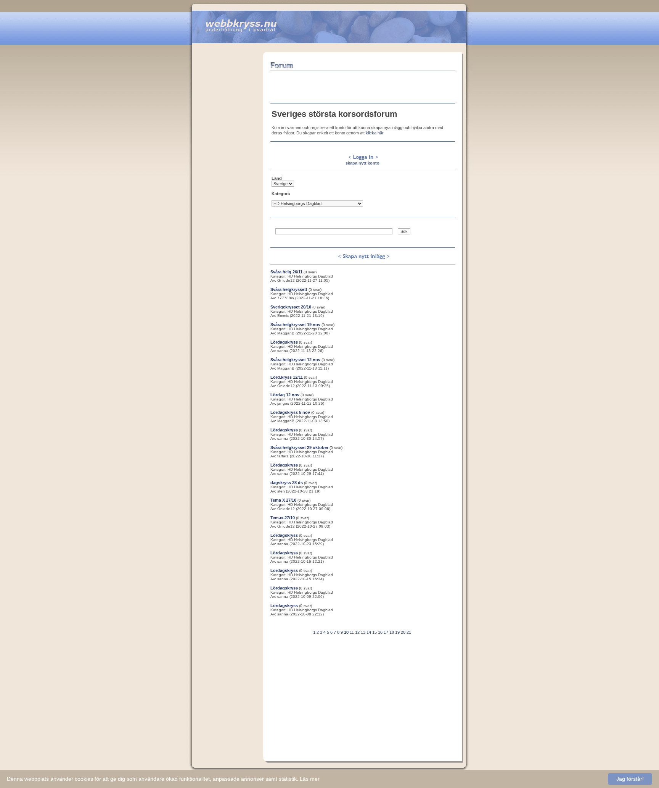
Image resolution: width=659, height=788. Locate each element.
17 (386, 632)
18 (391, 632)
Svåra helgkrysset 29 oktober (299, 447)
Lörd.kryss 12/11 (286, 377)
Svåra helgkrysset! (288, 289)
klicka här (374, 133)
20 (403, 632)
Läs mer (310, 779)
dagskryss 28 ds (286, 482)
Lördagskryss (284, 342)
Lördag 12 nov (284, 394)
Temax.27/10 (282, 517)
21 (409, 632)
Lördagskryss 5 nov (290, 412)
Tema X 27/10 (283, 500)
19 (397, 632)
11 (352, 632)
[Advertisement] (227, 166)
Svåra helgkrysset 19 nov (295, 324)
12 (357, 632)
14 (368, 632)
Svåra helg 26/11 (286, 272)
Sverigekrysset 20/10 (290, 307)
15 (374, 632)
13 (363, 632)
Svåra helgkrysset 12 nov (295, 359)
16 (380, 632)
